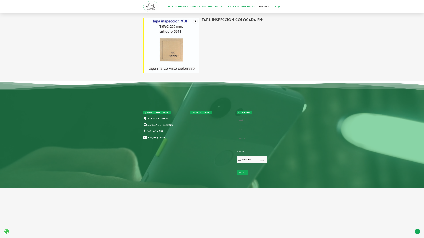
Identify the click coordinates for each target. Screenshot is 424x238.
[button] (195, 21)
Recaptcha (240, 151)
